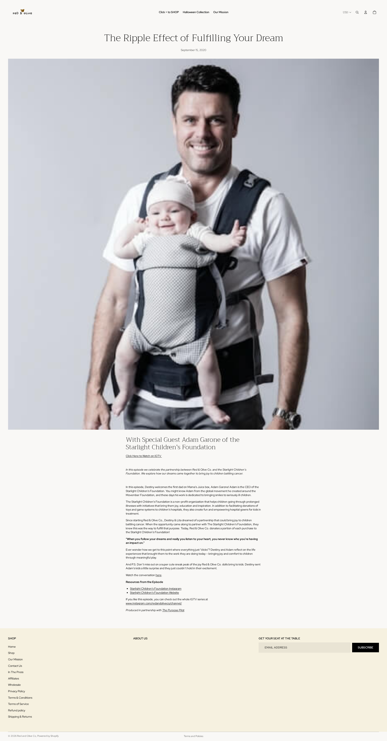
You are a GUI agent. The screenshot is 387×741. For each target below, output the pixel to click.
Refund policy (16, 710)
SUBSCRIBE (365, 647)
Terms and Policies (193, 736)
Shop (11, 653)
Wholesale (14, 685)
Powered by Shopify (48, 736)
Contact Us (15, 666)
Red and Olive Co (26, 736)
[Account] (365, 12)
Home (12, 646)
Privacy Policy (16, 691)
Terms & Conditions (20, 697)
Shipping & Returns (20, 717)
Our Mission (15, 659)
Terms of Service (18, 704)
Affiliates (13, 678)
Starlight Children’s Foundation (171, 447)
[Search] (357, 12)
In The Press (15, 672)
